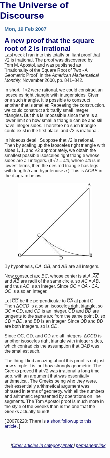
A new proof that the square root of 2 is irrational (49, 44)
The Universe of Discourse (34, 10)
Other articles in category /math (43, 445)
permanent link (90, 445)
